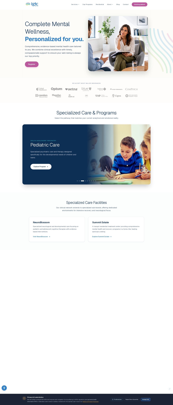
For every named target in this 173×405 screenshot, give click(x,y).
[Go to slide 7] (91, 180)
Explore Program (40, 167)
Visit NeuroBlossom (40, 237)
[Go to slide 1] (77, 180)
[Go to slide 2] (79, 180)
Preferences (118, 399)
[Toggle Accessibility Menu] (4, 388)
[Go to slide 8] (93, 180)
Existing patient (139, 4)
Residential (100, 4)
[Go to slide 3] (82, 180)
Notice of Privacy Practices (90, 401)
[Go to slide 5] (87, 180)
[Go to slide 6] (89, 180)
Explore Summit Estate (100, 237)
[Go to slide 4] (85, 180)
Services (74, 4)
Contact (126, 4)
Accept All (145, 399)
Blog (118, 4)
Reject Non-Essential (132, 399)
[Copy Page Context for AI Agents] (169, 389)
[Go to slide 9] (95, 180)
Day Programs (88, 4)
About (109, 4)
